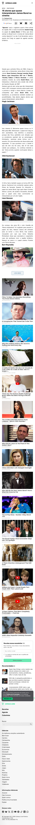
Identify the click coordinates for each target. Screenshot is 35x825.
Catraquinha (6, 740)
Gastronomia (6, 761)
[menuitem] (17, 710)
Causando (5, 742)
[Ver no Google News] (7, 23)
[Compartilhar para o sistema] (31, 23)
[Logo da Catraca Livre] (9, 2)
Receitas (5, 709)
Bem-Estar (5, 735)
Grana (4, 766)
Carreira (4, 738)
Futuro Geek (6, 759)
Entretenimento (7, 754)
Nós (3, 770)
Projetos (4, 775)
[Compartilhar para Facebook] (26, 23)
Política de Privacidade (13, 694)
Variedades (5, 779)
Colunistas (6, 715)
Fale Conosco (6, 795)
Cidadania (5, 745)
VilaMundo (5, 784)
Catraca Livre (8, 18)
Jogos (4, 768)
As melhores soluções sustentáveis (13, 733)
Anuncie (4, 793)
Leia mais (17, 273)
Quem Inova (6, 777)
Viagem (4, 782)
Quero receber (17, 660)
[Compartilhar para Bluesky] (21, 23)
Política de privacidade (9, 800)
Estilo (4, 756)
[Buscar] (31, 724)
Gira (3, 763)
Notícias (4, 772)
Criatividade (10, 8)
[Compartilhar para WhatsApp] (16, 23)
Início (3, 8)
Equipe (4, 802)
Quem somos (6, 797)
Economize (5, 749)
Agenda (5, 712)
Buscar (4, 721)
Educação (5, 752)
